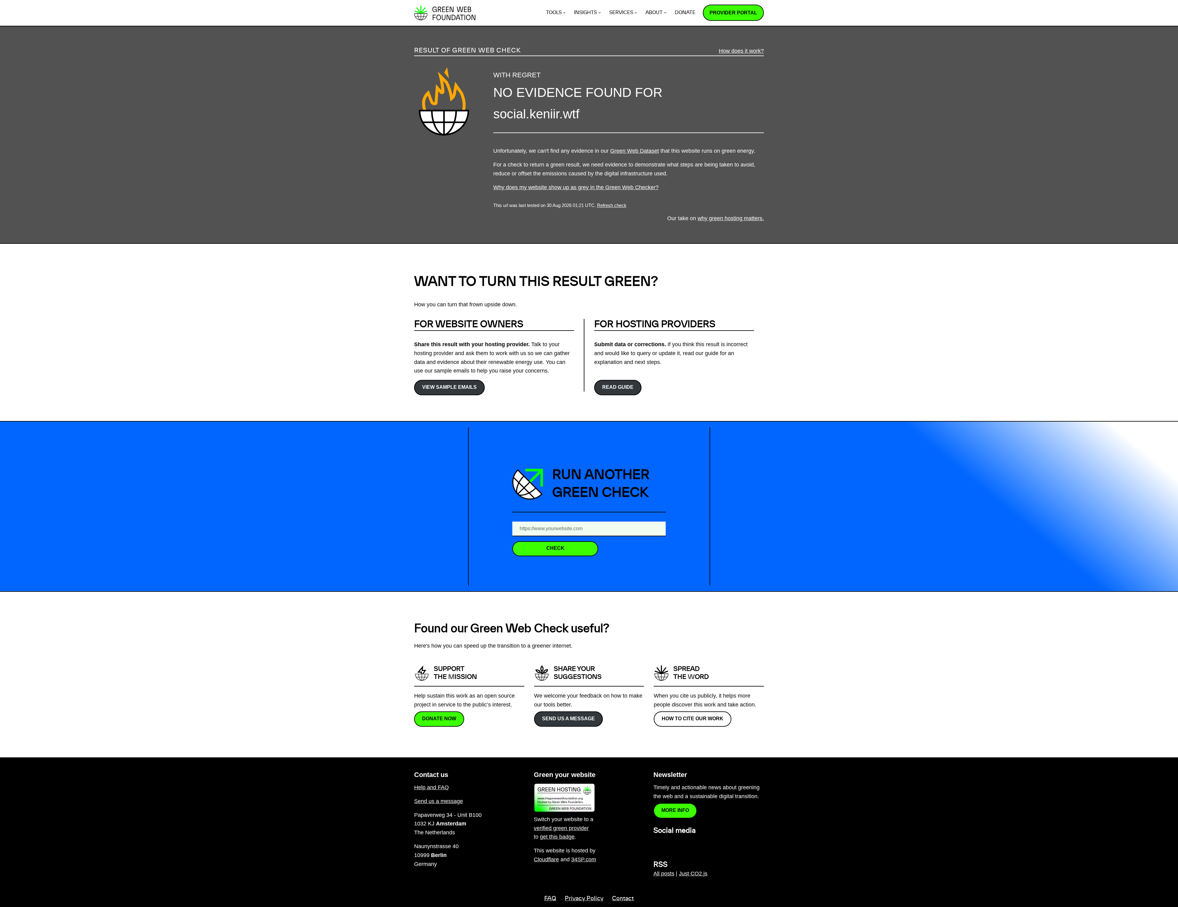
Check (555, 548)
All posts (663, 874)
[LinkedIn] (657, 844)
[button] (564, 13)
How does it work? (741, 51)
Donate (685, 12)
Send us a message (568, 718)
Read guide (617, 387)
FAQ (550, 898)
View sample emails (449, 387)
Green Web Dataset (634, 151)
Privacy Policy (584, 898)
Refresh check (611, 205)
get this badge (557, 837)
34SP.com (583, 859)
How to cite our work (692, 718)
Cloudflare (546, 859)
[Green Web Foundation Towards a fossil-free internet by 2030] (444, 13)
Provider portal (733, 12)
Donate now (439, 718)
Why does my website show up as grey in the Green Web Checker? (576, 187)
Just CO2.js (693, 874)
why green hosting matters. (731, 218)
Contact (623, 898)
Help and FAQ (431, 787)
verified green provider (561, 828)
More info (675, 810)
